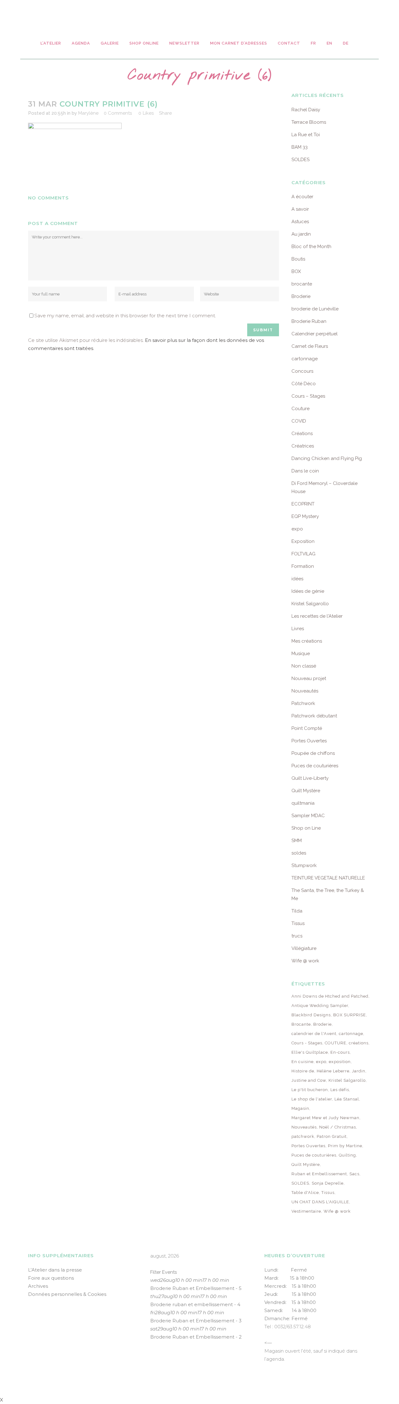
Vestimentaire (306, 1211)
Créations (302, 433)
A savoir (300, 209)
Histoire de (302, 1071)
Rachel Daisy (305, 110)
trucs (296, 936)
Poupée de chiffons (313, 753)
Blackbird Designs (311, 1015)
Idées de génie (307, 591)
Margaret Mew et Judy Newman (325, 1117)
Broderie (300, 296)
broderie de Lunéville (315, 309)
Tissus (298, 923)
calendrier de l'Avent (313, 1033)
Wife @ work (305, 961)
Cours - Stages (306, 1043)
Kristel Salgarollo (310, 603)
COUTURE (335, 1043)
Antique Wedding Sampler (319, 1005)
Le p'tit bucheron (309, 1089)
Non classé (303, 666)
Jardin (358, 1071)
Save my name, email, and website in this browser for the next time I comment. (125, 316)
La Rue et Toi (305, 134)
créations (358, 1043)
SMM (296, 840)
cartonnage (304, 359)
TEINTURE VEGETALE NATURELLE (328, 878)
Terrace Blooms (308, 122)
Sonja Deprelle (328, 1183)
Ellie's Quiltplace (309, 1052)
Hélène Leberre (333, 1071)
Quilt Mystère (305, 790)
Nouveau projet (308, 678)
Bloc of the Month (311, 246)
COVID (298, 421)
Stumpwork (304, 865)
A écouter (302, 196)
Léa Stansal (346, 1099)
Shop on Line (306, 828)
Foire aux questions (51, 1278)
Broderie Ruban (308, 321)
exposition (340, 1061)
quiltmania (303, 803)
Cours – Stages (308, 396)
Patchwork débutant (314, 716)
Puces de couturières (314, 766)
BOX (296, 271)
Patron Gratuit (332, 1136)
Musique (300, 653)
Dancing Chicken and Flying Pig (326, 458)
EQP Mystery (305, 516)
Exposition (303, 541)
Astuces (300, 221)
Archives (38, 1286)
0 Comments (118, 113)
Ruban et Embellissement (319, 1174)
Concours (302, 371)
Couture (300, 408)
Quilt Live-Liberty (310, 778)
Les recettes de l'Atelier (317, 616)
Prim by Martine (345, 1145)
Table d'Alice (305, 1192)
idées (297, 579)
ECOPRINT (303, 504)
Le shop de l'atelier (311, 1099)
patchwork (302, 1136)
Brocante (301, 1024)
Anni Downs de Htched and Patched (329, 996)
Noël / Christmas (337, 1127)
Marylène (88, 113)
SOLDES (300, 159)
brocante (301, 284)
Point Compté (306, 728)
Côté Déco (303, 383)
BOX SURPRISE (349, 1015)
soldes (298, 853)
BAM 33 (299, 147)
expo (297, 529)
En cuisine (302, 1061)
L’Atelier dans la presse (55, 1270)
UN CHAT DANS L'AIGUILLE (320, 1202)
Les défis (339, 1089)
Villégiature (303, 948)
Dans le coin (305, 471)
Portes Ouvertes (309, 741)
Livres (297, 628)
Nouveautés (304, 691)
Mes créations (306, 641)
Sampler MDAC (308, 815)
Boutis (298, 259)
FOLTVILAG (303, 554)
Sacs (354, 1174)
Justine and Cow (308, 1080)
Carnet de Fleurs (309, 346)
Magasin (300, 1108)
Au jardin (301, 234)
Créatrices (302, 446)
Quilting (347, 1155)
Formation (302, 566)
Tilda (296, 911)
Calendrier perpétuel (314, 334)
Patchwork (303, 703)
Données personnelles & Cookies (67, 1294)
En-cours (340, 1052)
